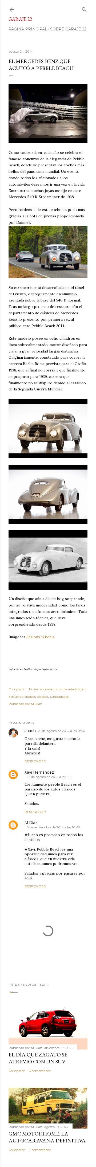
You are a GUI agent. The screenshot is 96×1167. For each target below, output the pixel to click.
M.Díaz (31, 822)
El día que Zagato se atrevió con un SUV (38, 1058)
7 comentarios (40, 1150)
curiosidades (59, 697)
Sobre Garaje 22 (68, 29)
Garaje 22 (20, 19)
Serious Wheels (40, 637)
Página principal (28, 29)
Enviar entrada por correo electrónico (57, 689)
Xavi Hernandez (39, 772)
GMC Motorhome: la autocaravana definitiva (47, 1137)
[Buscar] (84, 8)
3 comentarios (40, 1071)
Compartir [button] (17, 689)
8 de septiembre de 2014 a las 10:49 (53, 827)
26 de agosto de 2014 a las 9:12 (49, 777)
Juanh (30, 730)
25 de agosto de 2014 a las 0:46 (61, 731)
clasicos (30, 697)
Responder (35, 761)
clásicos (43, 697)
